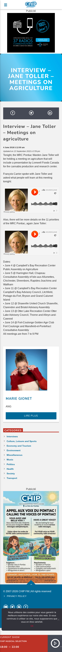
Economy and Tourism (19, 446)
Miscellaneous (14, 455)
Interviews (12, 436)
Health (10, 469)
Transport (12, 478)
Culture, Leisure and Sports (22, 441)
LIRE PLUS (31, 415)
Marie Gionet (19, 398)
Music (10, 459)
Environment (14, 450)
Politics (11, 464)
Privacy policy (17, 596)
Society (11, 473)
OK (32, 626)
